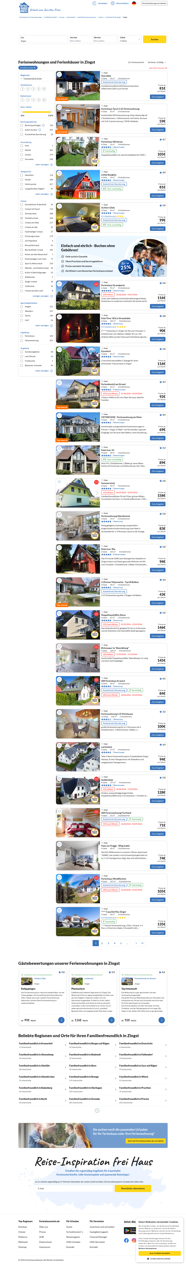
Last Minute (39, 356)
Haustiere (39, 175)
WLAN (39, 150)
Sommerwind (108, 483)
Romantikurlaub (39, 245)
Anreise (73, 37)
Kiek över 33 (107, 450)
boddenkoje (107, 780)
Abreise (97, 37)
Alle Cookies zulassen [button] (160, 1253)
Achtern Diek (108, 207)
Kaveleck (106, 351)
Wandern (39, 311)
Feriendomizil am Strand (113, 384)
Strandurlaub (39, 213)
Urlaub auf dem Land (39, 290)
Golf (39, 320)
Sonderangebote (39, 351)
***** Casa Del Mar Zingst (113, 912)
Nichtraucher (39, 184)
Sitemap (22, 1247)
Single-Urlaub (39, 281)
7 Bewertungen (119, 213)
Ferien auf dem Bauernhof (39, 254)
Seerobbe (106, 76)
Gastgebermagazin (99, 1231)
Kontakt (70, 1247)
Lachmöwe (106, 747)
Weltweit (23, 1242)
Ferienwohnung (39, 340)
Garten (39, 154)
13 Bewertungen (119, 389)
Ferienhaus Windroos (112, 142)
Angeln (39, 306)
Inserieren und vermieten (102, 1226)
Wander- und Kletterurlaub (39, 268)
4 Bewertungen (119, 356)
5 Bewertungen (119, 147)
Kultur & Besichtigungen (39, 272)
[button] (160, 1258)
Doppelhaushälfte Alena (113, 615)
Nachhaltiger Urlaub (39, 231)
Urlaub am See (39, 227)
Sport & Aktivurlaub (39, 263)
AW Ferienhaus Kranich (113, 681)
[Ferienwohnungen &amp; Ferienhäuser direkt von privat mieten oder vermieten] (39, 10)
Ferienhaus (39, 336)
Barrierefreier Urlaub (39, 250)
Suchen (154, 39)
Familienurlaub (39, 218)
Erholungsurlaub (39, 236)
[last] (142, 943)
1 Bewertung (118, 324)
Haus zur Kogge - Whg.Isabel (115, 846)
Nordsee (22, 1226)
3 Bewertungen (119, 180)
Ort (22, 38)
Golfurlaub (39, 286)
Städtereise (39, 277)
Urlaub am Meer (39, 222)
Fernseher (39, 159)
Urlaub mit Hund (39, 209)
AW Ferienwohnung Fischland (116, 813)
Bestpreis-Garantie (39, 365)
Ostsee (21, 1231)
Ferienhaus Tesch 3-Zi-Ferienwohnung (120, 109)
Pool (39, 145)
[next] (136, 943)
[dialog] (159, 1239)
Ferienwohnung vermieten (154, 3)
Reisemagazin (73, 1237)
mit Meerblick (39, 240)
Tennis (39, 315)
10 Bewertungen (119, 554)
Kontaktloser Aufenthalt (39, 204)
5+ (44, 88)
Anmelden (102, 3)
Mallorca (22, 1237)
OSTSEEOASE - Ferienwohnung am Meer (121, 417)
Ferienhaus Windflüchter (113, 879)
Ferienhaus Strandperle (113, 285)
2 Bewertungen (119, 290)
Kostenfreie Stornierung (39, 134)
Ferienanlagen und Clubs (39, 259)
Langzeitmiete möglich (39, 188)
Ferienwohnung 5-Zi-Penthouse (117, 714)
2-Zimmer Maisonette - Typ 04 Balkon (120, 582)
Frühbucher (39, 361)
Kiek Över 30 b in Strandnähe (115, 318)
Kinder (39, 179)
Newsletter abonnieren (133, 1188)
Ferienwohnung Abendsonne (115, 516)
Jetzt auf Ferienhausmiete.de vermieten (146, 1141)
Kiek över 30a (108, 549)
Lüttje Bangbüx (109, 175)
